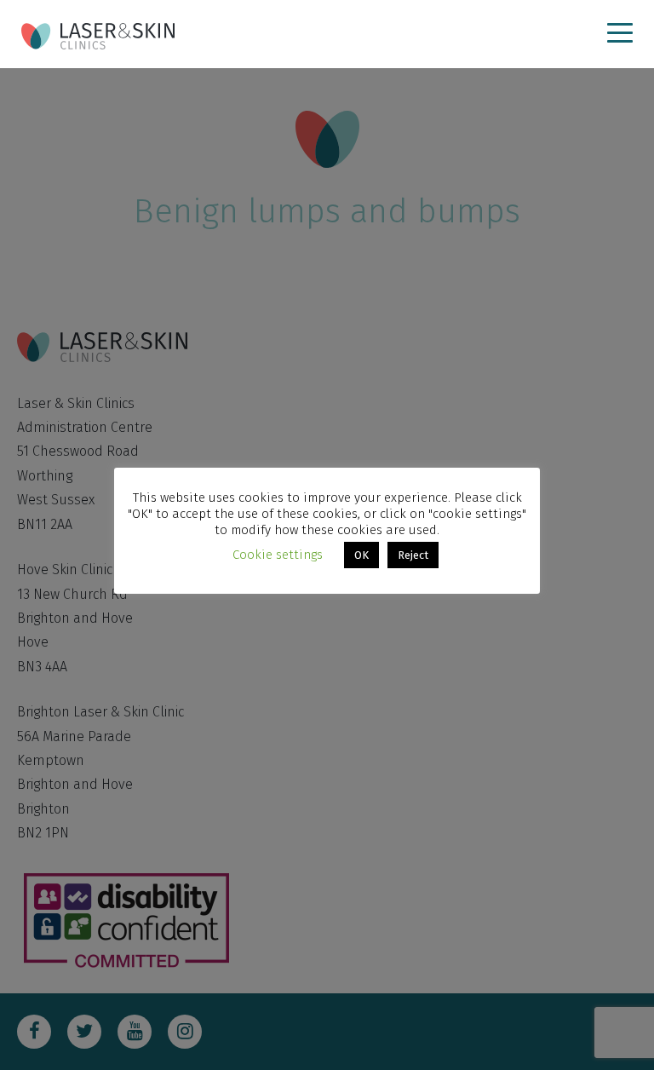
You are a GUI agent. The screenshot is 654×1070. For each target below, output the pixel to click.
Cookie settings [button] (277, 554)
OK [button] (361, 555)
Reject (413, 555)
